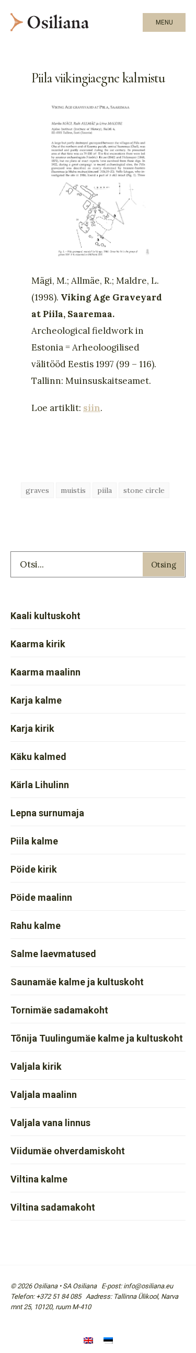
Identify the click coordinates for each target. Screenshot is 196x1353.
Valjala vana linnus (50, 1122)
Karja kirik (32, 728)
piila (104, 490)
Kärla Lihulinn (39, 784)
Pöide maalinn (41, 897)
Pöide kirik (33, 869)
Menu (164, 22)
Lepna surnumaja (47, 812)
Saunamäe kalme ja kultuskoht (77, 981)
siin (91, 408)
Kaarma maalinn (45, 672)
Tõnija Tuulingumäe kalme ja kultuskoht (96, 1038)
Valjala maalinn (43, 1094)
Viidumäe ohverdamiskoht (67, 1150)
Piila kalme (34, 841)
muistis (73, 490)
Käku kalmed (38, 756)
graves (37, 490)
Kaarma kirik (37, 643)
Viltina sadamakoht (52, 1207)
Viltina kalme (38, 1179)
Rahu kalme (35, 925)
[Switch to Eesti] (108, 1341)
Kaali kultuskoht (45, 615)
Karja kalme (36, 700)
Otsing (163, 565)
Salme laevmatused (53, 953)
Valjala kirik (36, 1066)
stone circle (144, 490)
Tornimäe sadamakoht (59, 1010)
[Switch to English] (88, 1341)
